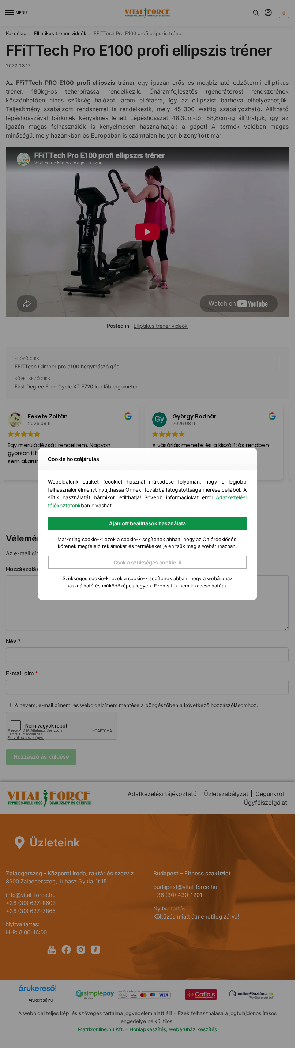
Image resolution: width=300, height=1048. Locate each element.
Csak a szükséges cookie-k (147, 562)
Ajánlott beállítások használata (147, 523)
